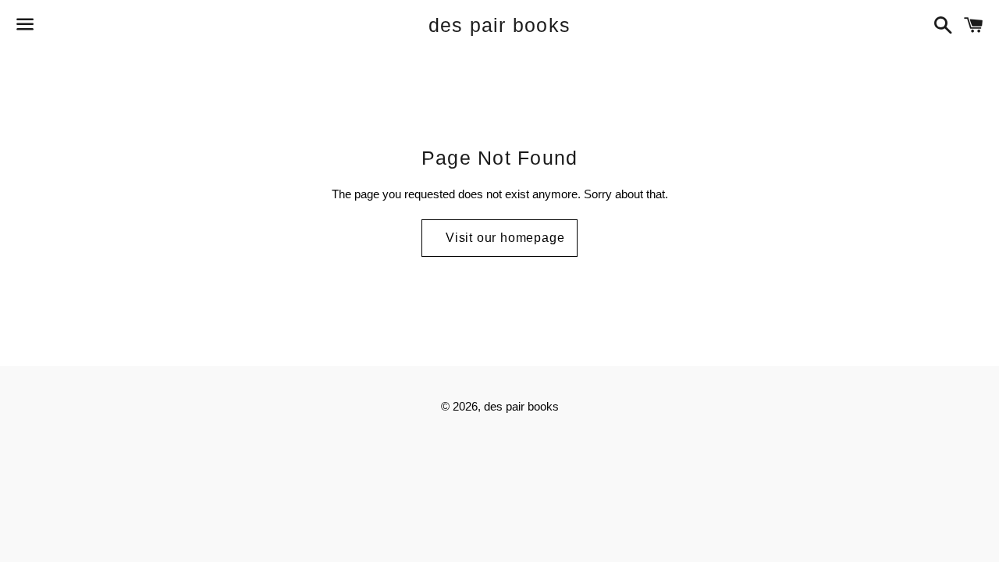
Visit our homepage (505, 237)
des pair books (499, 25)
